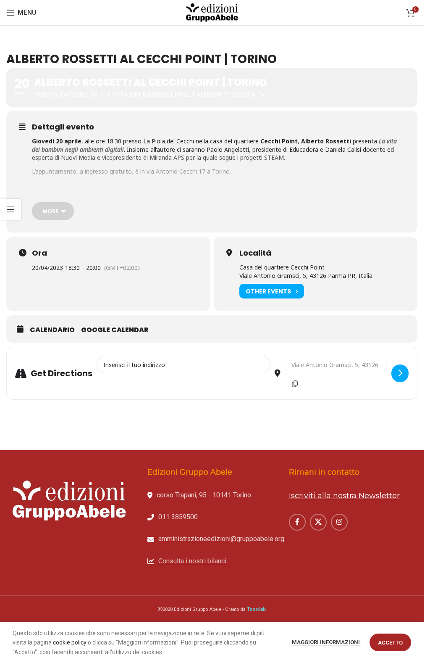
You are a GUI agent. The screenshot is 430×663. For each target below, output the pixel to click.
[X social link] (318, 522)
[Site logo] (212, 12)
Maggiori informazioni (326, 642)
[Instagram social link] (339, 522)
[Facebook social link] (297, 522)
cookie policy (70, 642)
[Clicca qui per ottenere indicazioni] (400, 373)
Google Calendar (115, 330)
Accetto (390, 642)
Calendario (52, 330)
